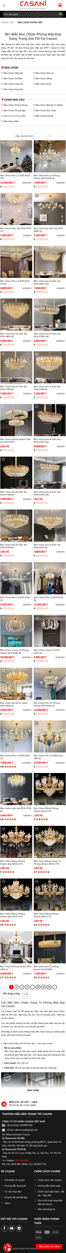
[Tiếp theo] (54, 987)
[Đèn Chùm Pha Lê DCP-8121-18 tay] (16, 262)
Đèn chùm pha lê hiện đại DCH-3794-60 (13, 546)
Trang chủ (7, 22)
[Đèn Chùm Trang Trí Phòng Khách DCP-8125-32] (16, 631)
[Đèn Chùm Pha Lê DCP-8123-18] (50, 578)
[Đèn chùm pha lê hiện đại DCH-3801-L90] (50, 262)
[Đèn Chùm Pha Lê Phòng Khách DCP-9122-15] (50, 684)
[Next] (59, 1105)
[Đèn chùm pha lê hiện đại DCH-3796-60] (16, 473)
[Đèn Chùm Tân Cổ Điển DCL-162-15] (50, 736)
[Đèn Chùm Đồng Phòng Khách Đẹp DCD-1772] (16, 895)
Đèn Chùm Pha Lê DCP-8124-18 (15, 757)
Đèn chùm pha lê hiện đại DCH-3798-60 (47, 388)
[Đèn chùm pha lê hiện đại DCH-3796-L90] (50, 420)
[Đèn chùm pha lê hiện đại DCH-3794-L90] (50, 473)
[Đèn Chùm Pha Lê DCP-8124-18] (16, 736)
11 (44, 987)
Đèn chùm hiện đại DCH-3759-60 (16, 809)
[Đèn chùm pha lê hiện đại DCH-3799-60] (16, 367)
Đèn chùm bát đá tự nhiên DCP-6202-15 (14, 704)
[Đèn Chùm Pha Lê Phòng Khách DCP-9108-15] (50, 156)
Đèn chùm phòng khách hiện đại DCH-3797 (15, 440)
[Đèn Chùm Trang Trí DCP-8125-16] (50, 631)
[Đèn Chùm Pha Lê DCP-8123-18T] (16, 156)
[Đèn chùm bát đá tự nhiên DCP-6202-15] (16, 684)
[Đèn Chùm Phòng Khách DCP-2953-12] (16, 947)
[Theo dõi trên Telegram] (19, 1228)
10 (38, 987)
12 (49, 987)
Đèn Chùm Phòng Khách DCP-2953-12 (16, 967)
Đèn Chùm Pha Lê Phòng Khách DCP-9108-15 (47, 177)
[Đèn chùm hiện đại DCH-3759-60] (16, 789)
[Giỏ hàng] (60, 5)
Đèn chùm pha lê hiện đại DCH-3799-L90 (47, 335)
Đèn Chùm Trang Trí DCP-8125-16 (47, 651)
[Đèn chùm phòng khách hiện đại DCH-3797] (16, 420)
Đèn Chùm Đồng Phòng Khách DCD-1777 (46, 809)
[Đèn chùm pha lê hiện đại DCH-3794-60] (16, 525)
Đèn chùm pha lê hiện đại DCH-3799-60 (13, 388)
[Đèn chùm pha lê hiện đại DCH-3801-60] (16, 314)
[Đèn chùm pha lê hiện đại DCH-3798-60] (50, 367)
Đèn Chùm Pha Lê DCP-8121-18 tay (15, 282)
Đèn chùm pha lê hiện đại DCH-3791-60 (47, 546)
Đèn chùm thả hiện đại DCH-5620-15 (48, 229)
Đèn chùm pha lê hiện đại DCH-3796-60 (13, 493)
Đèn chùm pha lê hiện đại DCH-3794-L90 (47, 493)
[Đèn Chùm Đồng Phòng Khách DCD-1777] (50, 789)
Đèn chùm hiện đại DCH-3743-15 (16, 229)
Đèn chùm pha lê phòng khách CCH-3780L (46, 967)
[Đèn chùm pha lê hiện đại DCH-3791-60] (50, 525)
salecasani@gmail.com (26, 1129)
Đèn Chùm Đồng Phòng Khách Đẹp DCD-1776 (12, 862)
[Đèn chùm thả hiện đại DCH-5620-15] (50, 209)
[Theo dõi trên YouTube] (11, 1228)
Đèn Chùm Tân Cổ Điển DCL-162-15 (49, 757)
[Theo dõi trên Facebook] (4, 1228)
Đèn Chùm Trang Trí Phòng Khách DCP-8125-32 (14, 651)
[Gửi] (60, 14)
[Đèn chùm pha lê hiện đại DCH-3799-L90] (50, 314)
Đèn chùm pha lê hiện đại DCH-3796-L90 (47, 440)
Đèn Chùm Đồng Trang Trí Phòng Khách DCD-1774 (47, 862)
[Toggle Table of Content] (23, 994)
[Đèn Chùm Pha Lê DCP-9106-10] (16, 578)
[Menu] (4, 5)
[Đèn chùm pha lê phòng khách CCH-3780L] (50, 947)
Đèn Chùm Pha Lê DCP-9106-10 (15, 598)
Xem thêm (33, 1090)
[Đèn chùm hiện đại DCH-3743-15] (16, 209)
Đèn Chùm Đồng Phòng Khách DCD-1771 (46, 915)
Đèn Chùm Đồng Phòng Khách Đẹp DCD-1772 (12, 915)
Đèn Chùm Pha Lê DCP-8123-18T (15, 177)
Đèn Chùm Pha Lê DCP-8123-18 (49, 598)
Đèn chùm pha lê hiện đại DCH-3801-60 (13, 335)
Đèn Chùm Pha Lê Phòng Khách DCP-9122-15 (47, 704)
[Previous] (6, 1105)
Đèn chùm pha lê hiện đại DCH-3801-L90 (47, 282)
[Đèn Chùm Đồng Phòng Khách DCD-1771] (50, 895)
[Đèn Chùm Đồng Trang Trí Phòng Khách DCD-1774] (50, 842)
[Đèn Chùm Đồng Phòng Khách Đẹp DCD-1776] (16, 842)
